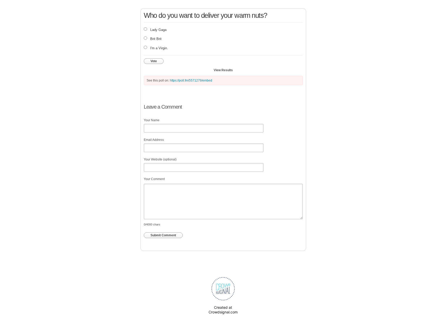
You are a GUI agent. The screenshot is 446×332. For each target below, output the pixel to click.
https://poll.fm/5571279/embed (191, 80)
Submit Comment (163, 235)
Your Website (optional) (160, 159)
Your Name (152, 120)
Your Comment (154, 179)
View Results (223, 70)
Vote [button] (153, 61)
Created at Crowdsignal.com (223, 309)
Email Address (154, 140)
